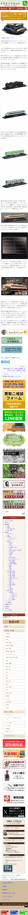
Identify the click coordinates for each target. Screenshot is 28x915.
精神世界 (11, 589)
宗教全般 (8, 636)
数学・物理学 (12, 560)
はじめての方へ (13, 8)
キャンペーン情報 (9, 520)
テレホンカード (10, 533)
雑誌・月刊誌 (9, 712)
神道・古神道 (12, 557)
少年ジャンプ (14, 593)
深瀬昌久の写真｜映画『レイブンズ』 (12, 376)
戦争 (10, 544)
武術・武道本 (12, 574)
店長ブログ (7, 522)
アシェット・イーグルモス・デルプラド (13, 718)
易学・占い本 (12, 572)
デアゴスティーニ (16, 41)
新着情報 (7, 608)
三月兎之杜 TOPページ (7, 883)
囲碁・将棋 (11, 583)
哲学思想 (8, 633)
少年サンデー (14, 596)
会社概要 (4, 886)
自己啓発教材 (12, 562)
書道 (10, 581)
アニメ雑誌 (11, 598)
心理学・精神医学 (13, 563)
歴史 (10, 565)
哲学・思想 (11, 551)
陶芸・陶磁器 (12, 584)
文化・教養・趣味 (11, 528)
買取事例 (21, 8)
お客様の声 (7, 606)
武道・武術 (8, 681)
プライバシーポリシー (7, 896)
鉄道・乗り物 (12, 575)
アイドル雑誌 (12, 599)
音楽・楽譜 (8, 669)
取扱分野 (5, 8)
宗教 (10, 554)
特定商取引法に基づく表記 (8, 893)
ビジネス (11, 545)
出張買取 (9, 602)
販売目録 (7, 524)
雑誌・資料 (9, 530)
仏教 (10, 556)
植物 (10, 569)
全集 (8, 526)
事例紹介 (7, 532)
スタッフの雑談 (8, 610)
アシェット (24, 41)
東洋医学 (11, 553)
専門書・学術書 (9, 630)
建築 (10, 566)
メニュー (26, 8)
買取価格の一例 (8, 604)
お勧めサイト (5, 889)
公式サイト (8, 38)
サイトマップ (5, 899)
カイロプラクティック (14, 559)
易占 (7, 675)
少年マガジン (14, 595)
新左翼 (10, 542)
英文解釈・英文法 (13, 547)
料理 (10, 586)
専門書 (8, 527)
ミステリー (9, 601)
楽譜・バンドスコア (13, 578)
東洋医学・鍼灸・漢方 (10, 651)
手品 (10, 548)
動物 (10, 568)
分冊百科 (9, 536)
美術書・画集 (12, 577)
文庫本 (10, 580)
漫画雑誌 (11, 592)
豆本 (10, 587)
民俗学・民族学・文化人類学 (15, 550)
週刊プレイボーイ (9, 731)
